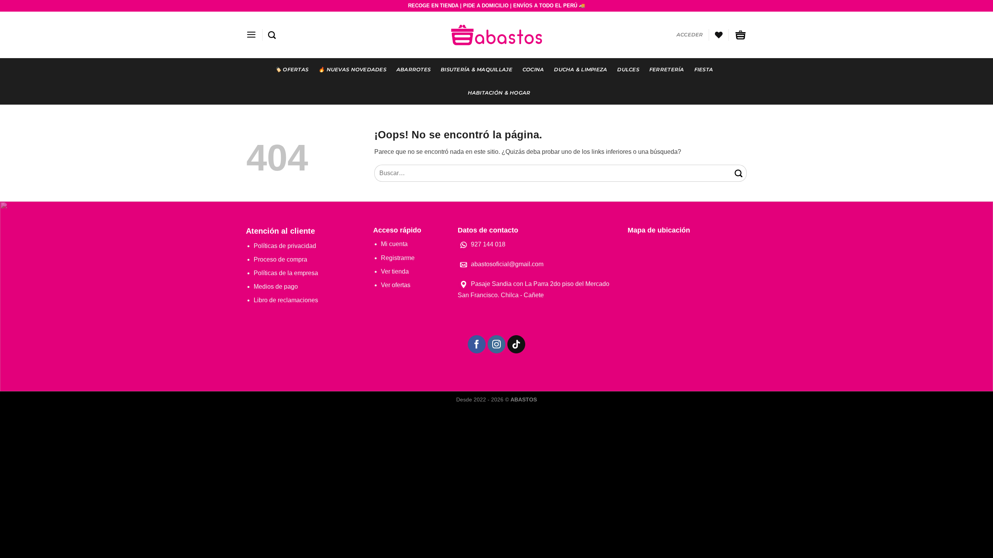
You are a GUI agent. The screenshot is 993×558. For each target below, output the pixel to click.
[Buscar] (272, 34)
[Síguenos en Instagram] (497, 344)
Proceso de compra (280, 259)
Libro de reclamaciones (286, 300)
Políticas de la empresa (286, 273)
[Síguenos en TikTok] (516, 344)
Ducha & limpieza (580, 69)
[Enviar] (739, 173)
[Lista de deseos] (719, 34)
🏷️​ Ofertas (291, 69)
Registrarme (398, 258)
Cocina (533, 69)
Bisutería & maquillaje (476, 69)
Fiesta (703, 69)
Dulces (628, 69)
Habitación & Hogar (499, 93)
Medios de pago (276, 286)
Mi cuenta (394, 244)
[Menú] (251, 35)
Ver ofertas (395, 285)
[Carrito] (740, 35)
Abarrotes (413, 69)
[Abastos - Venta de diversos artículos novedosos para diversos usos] (496, 34)
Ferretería (666, 69)
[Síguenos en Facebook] (477, 344)
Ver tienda (395, 271)
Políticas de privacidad (285, 246)
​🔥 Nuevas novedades (352, 69)
